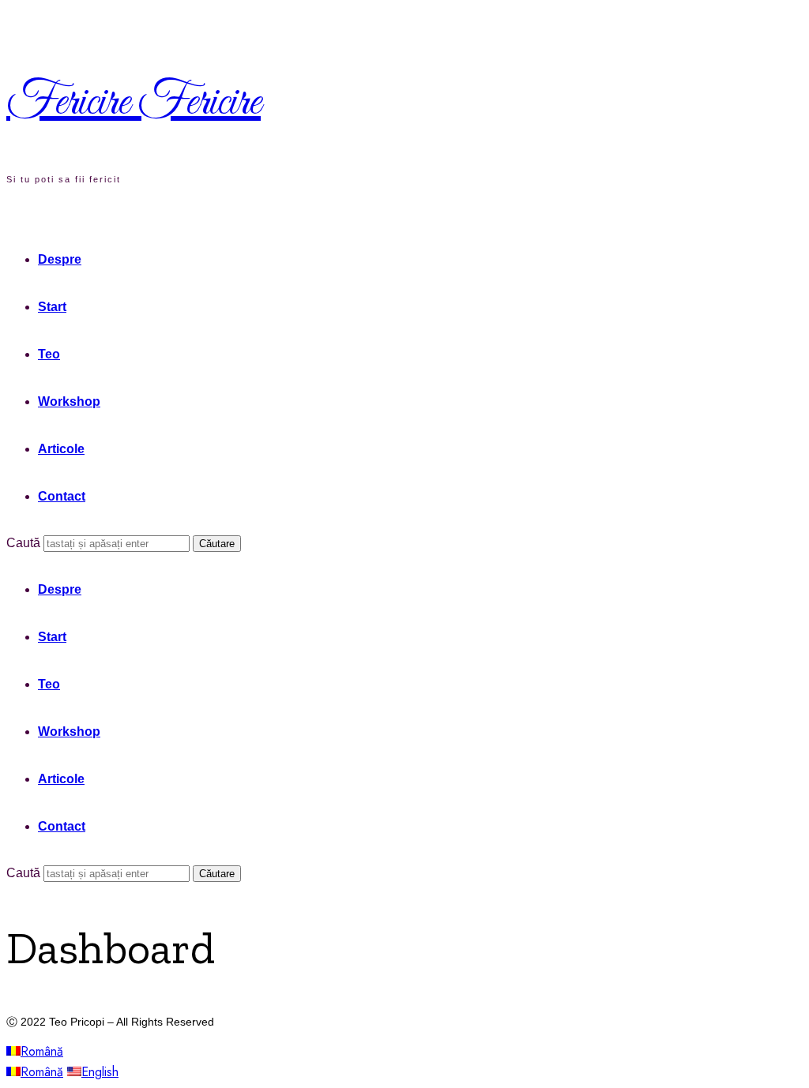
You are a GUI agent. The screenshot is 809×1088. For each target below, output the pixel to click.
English (100, 1072)
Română (42, 1051)
